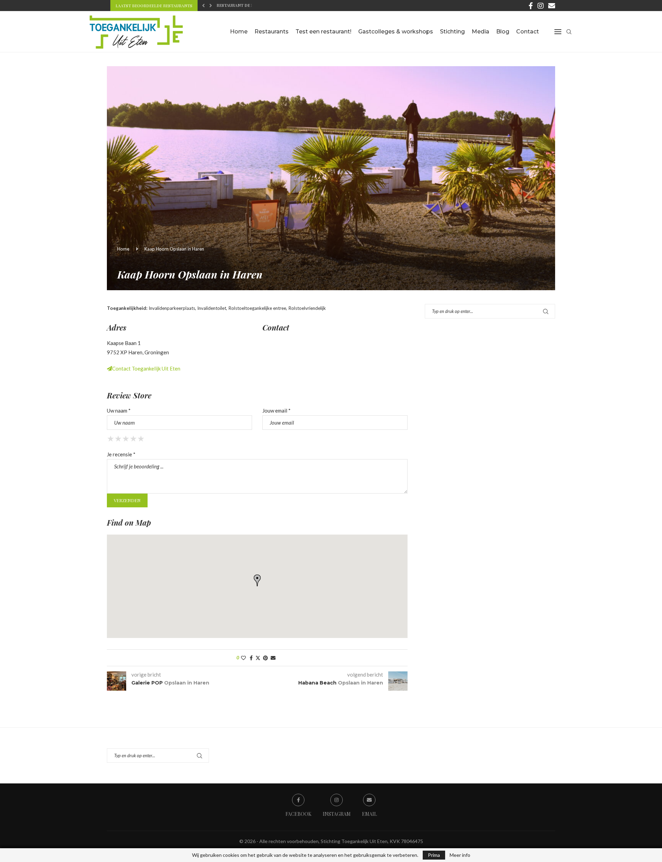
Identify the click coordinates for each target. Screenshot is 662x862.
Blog (502, 31)
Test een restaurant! (323, 31)
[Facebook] (531, 5)
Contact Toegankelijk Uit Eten (146, 368)
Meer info (460, 855)
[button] (203, 5)
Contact (527, 31)
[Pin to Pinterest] (265, 658)
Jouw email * (276, 410)
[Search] (568, 31)
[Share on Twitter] (257, 658)
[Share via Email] (273, 658)
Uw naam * (119, 410)
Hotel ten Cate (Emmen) (243, 6)
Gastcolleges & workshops (395, 31)
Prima (434, 855)
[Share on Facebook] (251, 658)
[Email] (551, 5)
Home (239, 31)
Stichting (452, 31)
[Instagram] (541, 5)
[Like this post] (243, 658)
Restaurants (271, 31)
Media (480, 31)
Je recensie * (121, 454)
